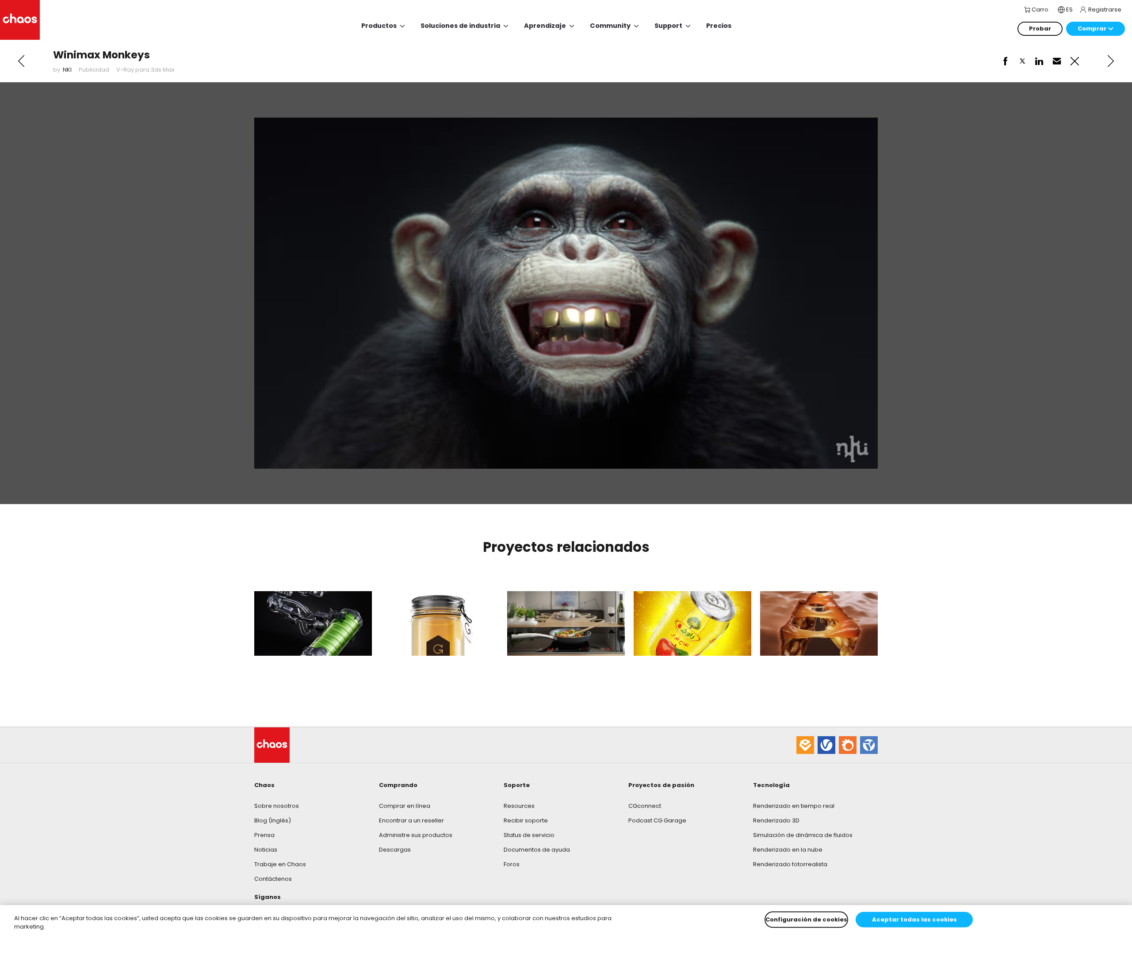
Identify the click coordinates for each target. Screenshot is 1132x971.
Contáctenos (273, 879)
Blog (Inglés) (272, 820)
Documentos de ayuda (537, 849)
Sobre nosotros (276, 806)
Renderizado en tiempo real (793, 806)
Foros (512, 864)
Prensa (264, 835)
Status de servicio (529, 835)
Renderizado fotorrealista (790, 864)
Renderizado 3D (776, 820)
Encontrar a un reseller (411, 820)
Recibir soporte (526, 820)
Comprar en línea (404, 806)
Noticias (265, 849)
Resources (519, 806)
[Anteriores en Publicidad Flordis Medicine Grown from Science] (21, 61)
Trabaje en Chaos (280, 864)
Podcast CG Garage (657, 820)
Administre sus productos (415, 835)
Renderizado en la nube (787, 849)
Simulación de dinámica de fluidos (803, 835)
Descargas (395, 849)
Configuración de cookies (806, 919)
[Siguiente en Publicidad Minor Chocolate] (1111, 61)
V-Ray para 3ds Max (145, 69)
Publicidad (94, 69)
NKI (67, 69)
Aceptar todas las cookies (914, 919)
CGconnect (644, 806)
